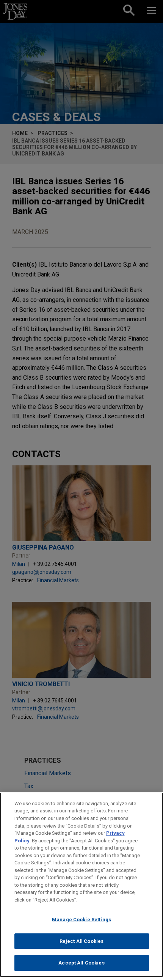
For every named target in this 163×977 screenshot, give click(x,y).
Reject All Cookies (81, 941)
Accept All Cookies (81, 963)
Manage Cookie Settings (81, 919)
